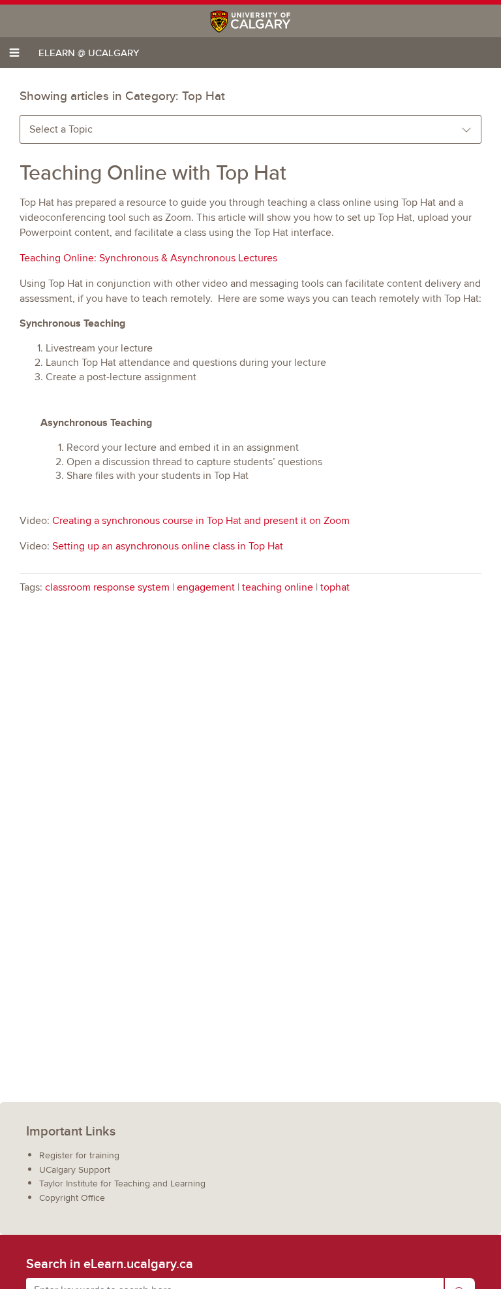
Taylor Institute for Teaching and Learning (122, 1183)
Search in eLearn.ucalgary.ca (109, 1263)
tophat (335, 587)
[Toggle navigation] (14, 52)
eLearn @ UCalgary (88, 52)
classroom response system (107, 587)
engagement (206, 587)
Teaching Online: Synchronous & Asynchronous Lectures (148, 258)
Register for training (79, 1155)
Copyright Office (72, 1197)
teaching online (277, 587)
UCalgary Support (74, 1169)
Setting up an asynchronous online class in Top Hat (167, 546)
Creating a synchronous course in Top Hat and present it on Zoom (201, 520)
